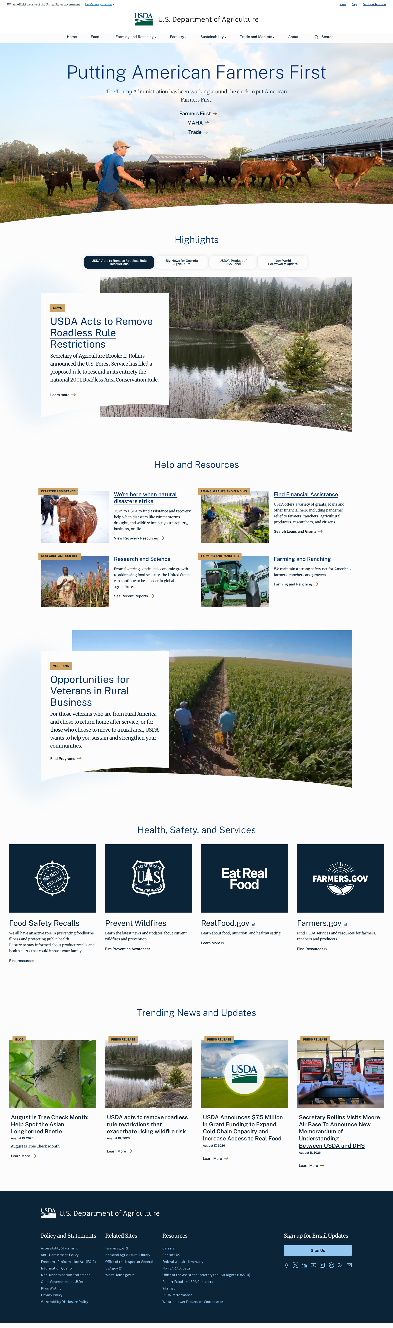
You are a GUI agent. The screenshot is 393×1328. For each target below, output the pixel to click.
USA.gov (111, 1268)
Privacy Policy (51, 1294)
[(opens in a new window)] (244, 878)
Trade (195, 132)
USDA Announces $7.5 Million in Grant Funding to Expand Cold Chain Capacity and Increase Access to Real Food (243, 1128)
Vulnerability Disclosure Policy (64, 1301)
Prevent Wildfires (135, 923)
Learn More (210, 943)
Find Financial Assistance (306, 494)
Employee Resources (374, 4)
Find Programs (62, 759)
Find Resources (310, 949)
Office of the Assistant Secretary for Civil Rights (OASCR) (206, 1274)
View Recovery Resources (136, 538)
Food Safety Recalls (44, 923)
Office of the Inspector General (129, 1261)
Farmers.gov (320, 923)
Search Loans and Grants (295, 531)
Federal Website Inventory (182, 1261)
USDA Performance (177, 1294)
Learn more (59, 395)
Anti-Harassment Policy (59, 1254)
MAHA (195, 123)
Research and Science (142, 559)
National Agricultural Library (127, 1254)
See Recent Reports (131, 596)
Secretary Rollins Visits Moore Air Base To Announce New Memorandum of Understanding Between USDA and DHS (339, 1131)
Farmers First (195, 113)
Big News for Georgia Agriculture (182, 262)
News (343, 4)
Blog (354, 4)
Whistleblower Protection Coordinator (192, 1301)
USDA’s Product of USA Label (233, 262)
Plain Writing (51, 1288)
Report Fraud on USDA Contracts (187, 1281)
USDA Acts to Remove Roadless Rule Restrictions (119, 262)
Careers (168, 1248)
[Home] (144, 24)
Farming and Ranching (302, 559)
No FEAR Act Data (176, 1268)
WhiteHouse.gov (118, 1274)
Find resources (21, 961)
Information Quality (57, 1268)
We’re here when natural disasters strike (145, 497)
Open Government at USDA (62, 1281)
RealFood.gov (226, 923)
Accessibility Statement (59, 1248)
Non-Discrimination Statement (65, 1274)
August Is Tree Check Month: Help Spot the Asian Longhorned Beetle (49, 1124)
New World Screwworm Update (283, 262)
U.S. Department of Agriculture (208, 19)
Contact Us (171, 1254)
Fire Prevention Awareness (127, 949)
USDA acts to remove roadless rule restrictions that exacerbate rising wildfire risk (147, 1124)
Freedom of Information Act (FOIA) (68, 1261)
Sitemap (169, 1288)
